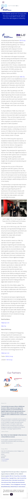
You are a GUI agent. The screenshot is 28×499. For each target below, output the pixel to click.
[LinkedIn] (2, 5)
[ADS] (8, 379)
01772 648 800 (12, 5)
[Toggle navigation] (3, 2)
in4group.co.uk (5, 323)
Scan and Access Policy (6, 482)
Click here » (4, 461)
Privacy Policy (17, 476)
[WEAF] (14, 390)
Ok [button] (11, 494)
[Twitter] (5, 5)
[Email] (16, 5)
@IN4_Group (9, 356)
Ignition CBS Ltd (9, 476)
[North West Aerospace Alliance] (6, 9)
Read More (6, 494)
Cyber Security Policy (21, 478)
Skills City (22, 77)
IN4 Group (9, 360)
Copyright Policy (12, 478)
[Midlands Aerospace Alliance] (18, 385)
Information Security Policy (18, 480)
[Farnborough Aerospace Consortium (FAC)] (8, 385)
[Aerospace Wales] (18, 379)
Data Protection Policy (6, 480)
